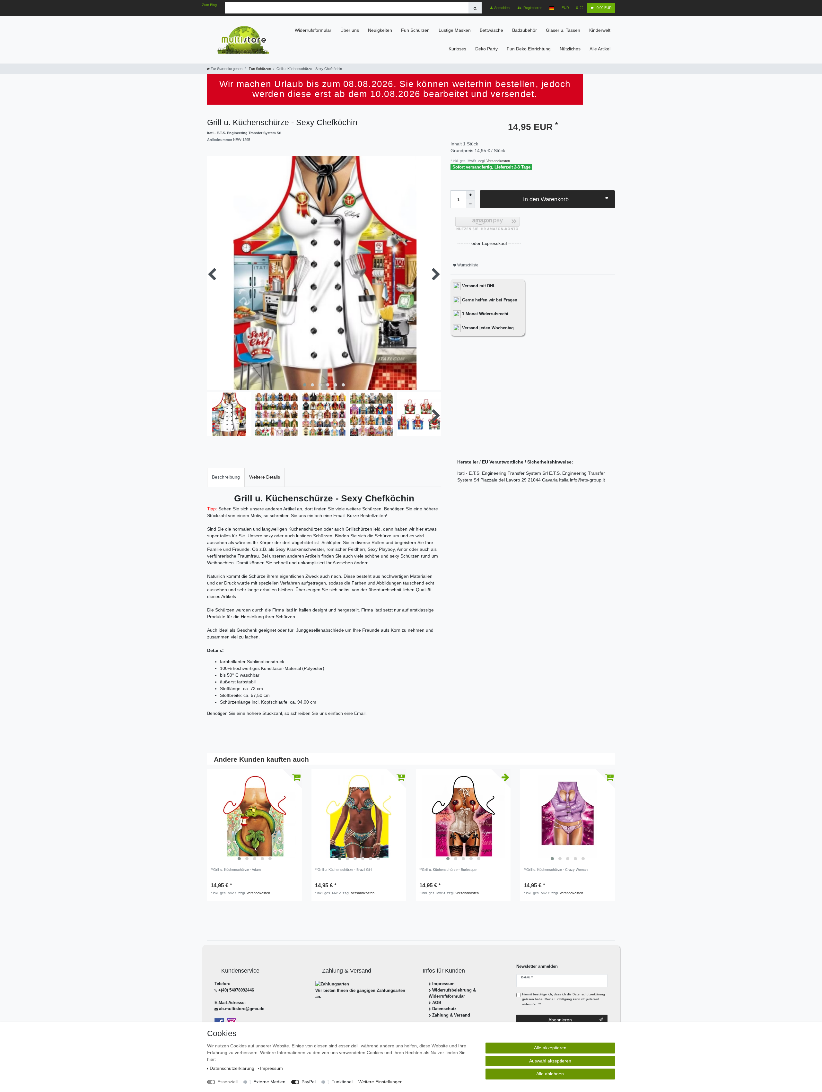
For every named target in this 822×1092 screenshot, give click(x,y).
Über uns (349, 30)
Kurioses (457, 48)
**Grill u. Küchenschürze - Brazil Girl (343, 869)
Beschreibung (226, 477)
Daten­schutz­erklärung (233, 1068)
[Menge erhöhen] (470, 194)
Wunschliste (467, 265)
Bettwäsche (491, 30)
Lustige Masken (455, 30)
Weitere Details (264, 477)
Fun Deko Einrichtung (529, 48)
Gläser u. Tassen (563, 30)
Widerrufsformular (313, 30)
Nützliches (570, 48)
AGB (436, 1002)
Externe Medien (269, 1081)
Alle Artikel (600, 48)
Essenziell (227, 1081)
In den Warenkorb (546, 199)
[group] (254, 816)
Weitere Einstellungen (380, 1081)
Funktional (342, 1081)
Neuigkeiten (380, 30)
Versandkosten (497, 161)
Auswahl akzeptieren (550, 1060)
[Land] (552, 8)
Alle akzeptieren (550, 1047)
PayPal (309, 1081)
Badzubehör (524, 30)
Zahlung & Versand (451, 1015)
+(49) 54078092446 (236, 990)
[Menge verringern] (470, 203)
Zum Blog (209, 5)
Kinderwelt (599, 30)
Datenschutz (444, 1008)
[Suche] (475, 7)
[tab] (226, 477)
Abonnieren (560, 1019)
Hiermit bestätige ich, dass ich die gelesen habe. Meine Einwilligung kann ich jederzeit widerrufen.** (563, 999)
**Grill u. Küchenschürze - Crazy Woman (556, 869)
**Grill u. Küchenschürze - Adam (236, 869)
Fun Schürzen (415, 30)
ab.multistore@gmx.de (241, 1008)
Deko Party (486, 48)
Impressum (443, 983)
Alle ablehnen (550, 1073)
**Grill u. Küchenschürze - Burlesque (448, 869)
